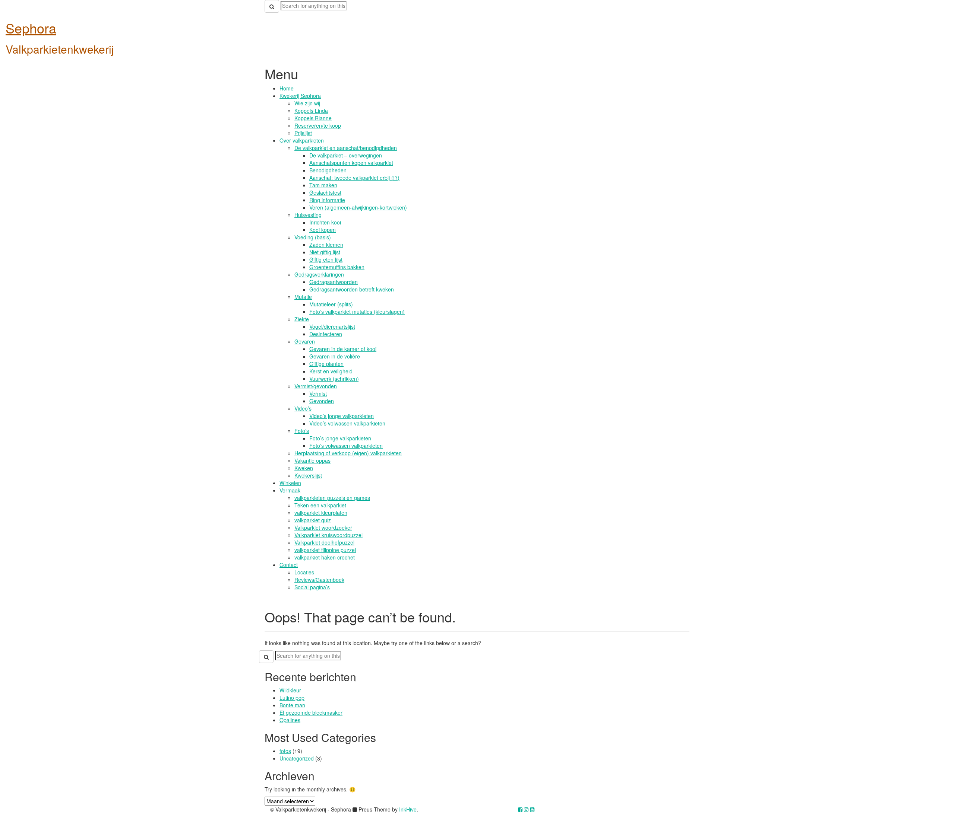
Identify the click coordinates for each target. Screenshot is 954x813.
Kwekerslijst (308, 475)
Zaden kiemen (326, 244)
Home (286, 88)
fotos (285, 751)
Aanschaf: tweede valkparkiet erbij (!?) (354, 177)
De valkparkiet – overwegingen (345, 155)
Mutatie (303, 296)
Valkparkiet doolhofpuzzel (324, 542)
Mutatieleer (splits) (331, 304)
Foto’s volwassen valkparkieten (346, 445)
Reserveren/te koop (317, 125)
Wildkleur (290, 690)
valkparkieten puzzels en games (332, 497)
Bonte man (292, 705)
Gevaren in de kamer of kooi (342, 349)
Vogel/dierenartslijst (332, 326)
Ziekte (301, 319)
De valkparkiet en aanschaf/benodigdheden (345, 148)
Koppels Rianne (313, 118)
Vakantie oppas (312, 460)
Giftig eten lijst (325, 259)
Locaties (304, 572)
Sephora (31, 27)
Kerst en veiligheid (331, 371)
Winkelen (290, 483)
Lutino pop (291, 697)
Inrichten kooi (325, 222)
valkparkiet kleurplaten (320, 512)
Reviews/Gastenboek (319, 579)
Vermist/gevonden (315, 386)
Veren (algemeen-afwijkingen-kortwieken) (358, 207)
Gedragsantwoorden (333, 282)
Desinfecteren (325, 334)
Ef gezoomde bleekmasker (310, 712)
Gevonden (321, 401)
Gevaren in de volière (334, 356)
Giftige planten (326, 363)
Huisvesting (308, 215)
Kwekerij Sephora (300, 95)
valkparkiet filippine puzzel (325, 550)
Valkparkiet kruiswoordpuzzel (328, 535)
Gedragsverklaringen (319, 274)
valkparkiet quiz (312, 520)
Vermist (318, 393)
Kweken (303, 468)
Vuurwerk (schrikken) (334, 378)
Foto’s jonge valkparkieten (340, 438)
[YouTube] (532, 809)
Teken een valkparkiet (320, 505)
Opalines (289, 720)
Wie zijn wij (307, 103)
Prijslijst (303, 133)
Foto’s (301, 430)
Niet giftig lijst (324, 252)
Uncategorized (296, 758)
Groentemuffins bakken (336, 267)
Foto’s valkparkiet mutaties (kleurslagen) (357, 311)
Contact (288, 564)
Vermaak (289, 490)
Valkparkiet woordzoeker (323, 527)
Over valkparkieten (301, 140)
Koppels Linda (311, 110)
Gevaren (304, 341)
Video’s (303, 408)
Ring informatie (327, 200)
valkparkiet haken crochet (324, 557)
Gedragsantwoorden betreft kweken (351, 289)
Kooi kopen (322, 229)
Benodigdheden (328, 170)
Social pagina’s (312, 587)
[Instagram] (526, 809)
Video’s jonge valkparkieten (341, 416)
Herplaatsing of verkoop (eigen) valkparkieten (348, 453)
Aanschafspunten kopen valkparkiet (351, 162)
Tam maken (323, 185)
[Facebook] (520, 809)
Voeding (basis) (312, 237)
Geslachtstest (325, 192)
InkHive (408, 809)
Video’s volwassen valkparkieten (347, 423)
